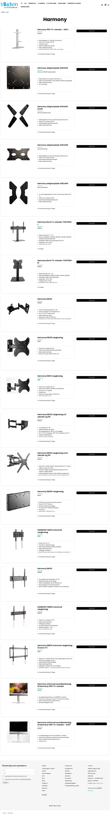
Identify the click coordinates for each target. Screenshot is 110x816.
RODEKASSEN (25, 7)
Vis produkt (91, 31)
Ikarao (43, 790)
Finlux (43, 781)
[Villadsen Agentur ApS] (9, 5)
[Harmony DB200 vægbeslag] (18, 506)
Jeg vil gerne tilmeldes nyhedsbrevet (22, 776)
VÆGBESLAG (32, 3)
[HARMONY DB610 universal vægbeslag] (18, 622)
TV (21, 3)
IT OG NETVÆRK (51, 3)
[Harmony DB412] (18, 583)
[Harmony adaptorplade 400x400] (18, 198)
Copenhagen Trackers (48, 768)
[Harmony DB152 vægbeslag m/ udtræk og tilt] (18, 429)
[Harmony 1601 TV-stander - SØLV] (18, 44)
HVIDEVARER (62, 3)
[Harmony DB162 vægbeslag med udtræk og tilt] (18, 468)
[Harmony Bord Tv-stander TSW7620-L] (18, 237)
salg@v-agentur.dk (97, 783)
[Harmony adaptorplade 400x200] (18, 160)
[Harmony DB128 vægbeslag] (18, 352)
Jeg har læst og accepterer (18, 779)
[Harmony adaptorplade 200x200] (18, 83)
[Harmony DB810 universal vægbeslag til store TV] (18, 660)
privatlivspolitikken (25, 779)
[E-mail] (18, 773)
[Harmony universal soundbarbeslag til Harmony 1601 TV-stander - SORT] (18, 737)
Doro (43, 776)
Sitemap (90, 790)
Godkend (5, 782)
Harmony (44, 788)
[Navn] (18, 770)
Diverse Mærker (46, 773)
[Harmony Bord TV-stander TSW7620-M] (18, 275)
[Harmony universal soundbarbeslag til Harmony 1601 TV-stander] (18, 699)
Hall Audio (44, 785)
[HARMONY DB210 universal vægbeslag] (18, 545)
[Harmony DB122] (18, 314)
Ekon (43, 778)
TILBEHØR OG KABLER (74, 3)
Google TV (45, 783)
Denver (44, 771)
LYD (25, 3)
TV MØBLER (41, 3)
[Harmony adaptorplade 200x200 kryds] (18, 121)
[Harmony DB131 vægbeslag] (18, 391)
